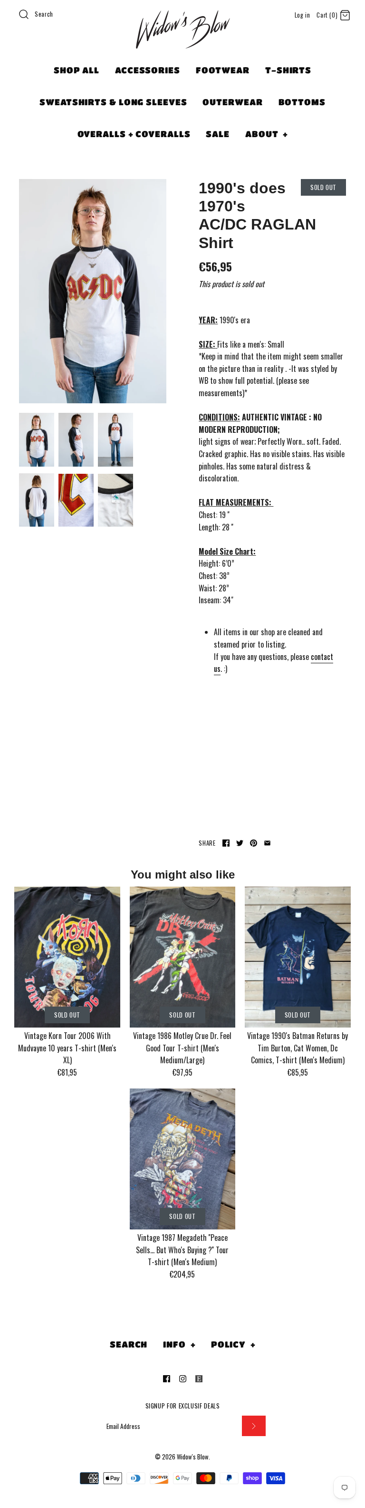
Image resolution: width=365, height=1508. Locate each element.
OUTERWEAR (232, 102)
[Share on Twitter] (239, 843)
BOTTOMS (302, 102)
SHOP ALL (76, 70)
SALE (218, 134)
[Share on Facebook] (226, 843)
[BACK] (36, 500)
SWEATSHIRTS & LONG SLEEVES (113, 102)
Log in (302, 15)
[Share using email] (267, 843)
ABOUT (266, 134)
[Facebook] (166, 1378)
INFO (179, 1344)
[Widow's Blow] (182, 41)
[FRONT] (92, 291)
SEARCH (128, 1344)
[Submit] (254, 1426)
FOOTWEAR (223, 70)
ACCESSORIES (147, 70)
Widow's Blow (193, 1456)
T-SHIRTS (288, 70)
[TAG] (115, 500)
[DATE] (76, 500)
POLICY (233, 1344)
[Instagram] (182, 1378)
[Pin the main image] (253, 843)
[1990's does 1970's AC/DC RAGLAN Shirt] (76, 440)
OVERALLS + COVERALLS (134, 134)
